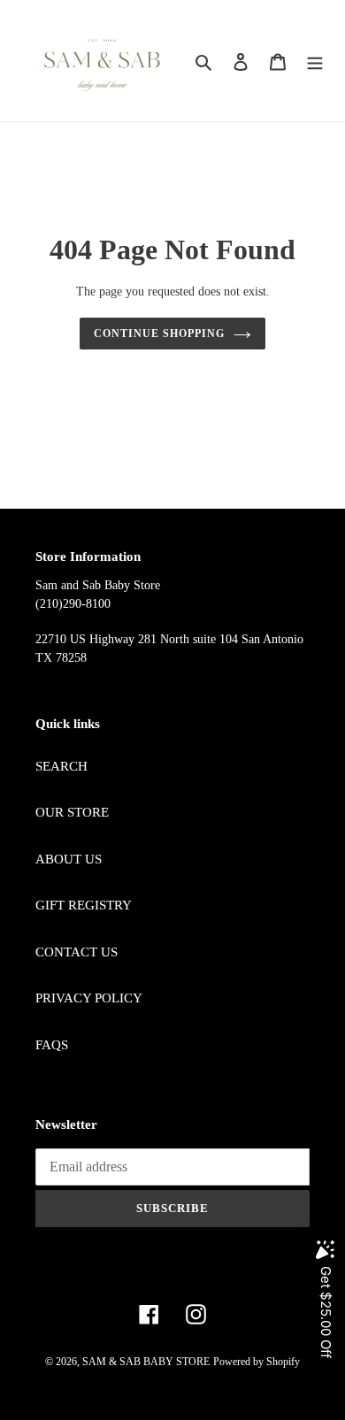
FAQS (51, 1045)
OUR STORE (72, 812)
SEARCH (61, 766)
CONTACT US (76, 952)
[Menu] (315, 61)
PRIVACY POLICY (88, 998)
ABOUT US (68, 859)
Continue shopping (159, 333)
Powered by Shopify (256, 1361)
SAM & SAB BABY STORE (146, 1361)
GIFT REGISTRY (83, 905)
